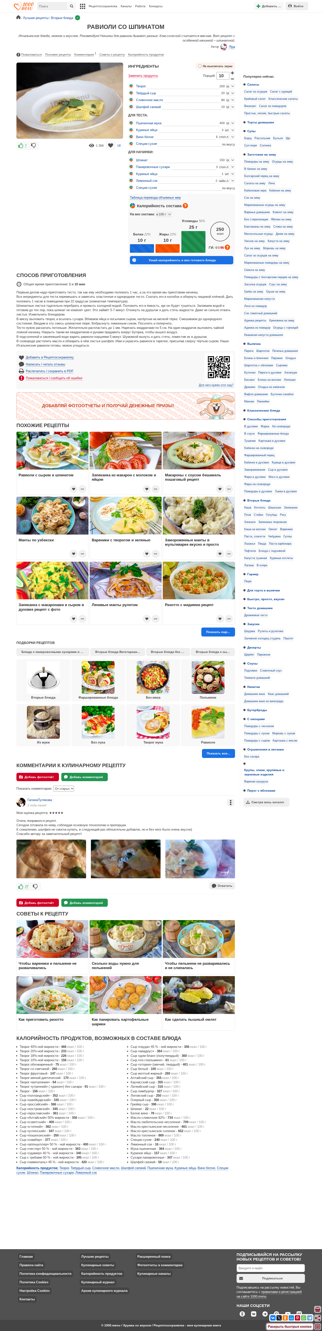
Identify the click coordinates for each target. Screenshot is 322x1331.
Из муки (43, 742)
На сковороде (281, 426)
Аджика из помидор (257, 327)
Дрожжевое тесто (255, 615)
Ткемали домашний (257, 677)
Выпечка (254, 343)
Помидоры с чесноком (259, 726)
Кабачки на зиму (280, 190)
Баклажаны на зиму (257, 226)
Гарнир (252, 574)
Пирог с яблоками (261, 790)
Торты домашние (260, 122)
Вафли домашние (256, 394)
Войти (298, 6)
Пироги (248, 350)
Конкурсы (156, 6)
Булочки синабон (282, 394)
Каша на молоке (255, 529)
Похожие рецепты (58, 54)
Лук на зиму (252, 248)
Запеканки (290, 507)
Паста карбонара (280, 543)
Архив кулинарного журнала (104, 1290)
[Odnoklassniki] (285, 1317)
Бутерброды (257, 710)
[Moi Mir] (291, 1317)
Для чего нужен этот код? (216, 385)
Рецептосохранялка (103, 6)
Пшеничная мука (148, 123)
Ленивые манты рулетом (115, 605)
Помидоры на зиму (256, 161)
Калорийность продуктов (146, 54)
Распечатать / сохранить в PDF (49, 371)
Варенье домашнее (257, 212)
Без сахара (251, 756)
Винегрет (250, 106)
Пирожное (263, 654)
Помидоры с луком (256, 733)
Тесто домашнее (260, 608)
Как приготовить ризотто (41, 1019)
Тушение (250, 440)
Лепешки (289, 379)
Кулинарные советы (97, 1265)
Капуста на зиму (279, 241)
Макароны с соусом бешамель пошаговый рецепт (193, 477)
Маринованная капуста (259, 298)
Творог (141, 86)
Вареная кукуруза (256, 781)
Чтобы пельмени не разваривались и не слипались (197, 965)
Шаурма (249, 631)
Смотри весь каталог (267, 802)
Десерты (254, 647)
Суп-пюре (250, 145)
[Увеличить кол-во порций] (232, 72)
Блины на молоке (269, 379)
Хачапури (290, 372)
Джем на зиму (285, 233)
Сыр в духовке (278, 469)
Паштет (288, 638)
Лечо (271, 183)
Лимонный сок (146, 180)
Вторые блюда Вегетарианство (119, 652)
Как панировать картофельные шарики (120, 1021)
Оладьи (290, 358)
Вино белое (145, 137)
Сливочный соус (271, 670)
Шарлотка (262, 350)
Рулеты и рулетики (270, 631)
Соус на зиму (278, 284)
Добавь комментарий (86, 777)
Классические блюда (263, 410)
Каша (247, 507)
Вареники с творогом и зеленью (121, 540)
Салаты (253, 84)
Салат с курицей (281, 91)
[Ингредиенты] (317, 1309)
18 (119, 145)
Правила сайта (31, 1265)
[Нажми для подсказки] (185, 205)
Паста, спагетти (254, 536)
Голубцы (271, 514)
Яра (232, 47)
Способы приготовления (266, 419)
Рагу (283, 514)
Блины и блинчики (256, 358)
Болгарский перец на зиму (261, 176)
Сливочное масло (149, 100)
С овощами (256, 719)
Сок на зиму (252, 197)
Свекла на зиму (254, 270)
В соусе (249, 433)
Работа (140, 6)
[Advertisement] (273, 42)
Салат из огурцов (255, 91)
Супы (251, 131)
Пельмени (208, 697)
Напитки (253, 687)
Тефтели (250, 550)
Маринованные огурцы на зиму (264, 205)
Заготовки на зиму (261, 154)
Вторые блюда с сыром (214, 652)
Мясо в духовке (279, 477)
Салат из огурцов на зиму (261, 255)
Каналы (126, 6)
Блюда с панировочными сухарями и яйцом (55, 652)
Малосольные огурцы (258, 233)
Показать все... (218, 753)
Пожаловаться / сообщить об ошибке (54, 378)
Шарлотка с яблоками (258, 365)
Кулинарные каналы (154, 1273)
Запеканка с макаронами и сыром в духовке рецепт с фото (51, 607)
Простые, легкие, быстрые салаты (267, 113)
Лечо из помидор (255, 306)
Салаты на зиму (254, 183)
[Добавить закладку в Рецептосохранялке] (110, 145)
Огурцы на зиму (282, 161)
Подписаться (272, 1278)
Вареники (286, 529)
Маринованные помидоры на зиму (266, 262)
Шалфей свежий (148, 107)
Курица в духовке (283, 462)
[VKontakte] (273, 1317)
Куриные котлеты (281, 558)
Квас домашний (278, 694)
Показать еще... (218, 632)
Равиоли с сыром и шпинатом (46, 475)
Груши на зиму (275, 291)
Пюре (247, 581)
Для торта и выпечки (263, 590)
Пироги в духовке (269, 372)
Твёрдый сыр (146, 93)
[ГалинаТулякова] (21, 802)
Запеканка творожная (272, 522)
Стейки (258, 514)
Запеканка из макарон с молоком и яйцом (124, 477)
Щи (288, 138)
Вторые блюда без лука (169, 652)
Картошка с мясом (285, 740)
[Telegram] (309, 1317)
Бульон (278, 138)
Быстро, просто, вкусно (266, 599)
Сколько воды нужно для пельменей (115, 965)
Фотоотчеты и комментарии (159, 1265)
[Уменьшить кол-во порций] (232, 78)
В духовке (251, 426)
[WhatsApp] (303, 1317)
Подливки (250, 670)
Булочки (249, 372)
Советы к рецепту (112, 54)
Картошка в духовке (271, 440)
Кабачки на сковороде (259, 448)
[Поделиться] (317, 1318)
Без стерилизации (256, 219)
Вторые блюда (259, 500)
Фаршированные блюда (273, 433)
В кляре (262, 565)
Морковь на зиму (274, 248)
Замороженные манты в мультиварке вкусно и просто (192, 542)
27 (26, 886)
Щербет (249, 654)
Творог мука (153, 742)
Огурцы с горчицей (285, 327)
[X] (279, 1317)
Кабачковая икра (255, 190)
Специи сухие (146, 144)
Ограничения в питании (265, 749)
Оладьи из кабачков (271, 387)
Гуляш (287, 536)
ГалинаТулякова (39, 800)
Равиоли (208, 742)
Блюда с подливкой (272, 550)
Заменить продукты (143, 75)
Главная (26, 1256)
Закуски (253, 624)
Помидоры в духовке (258, 491)
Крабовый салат (255, 98)
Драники (249, 387)
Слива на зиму (283, 226)
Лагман (249, 565)
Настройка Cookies (34, 1290)
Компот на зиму (283, 212)
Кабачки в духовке (256, 462)
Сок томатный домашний (260, 313)
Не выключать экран (217, 66)
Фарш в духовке (255, 477)
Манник (249, 401)
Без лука (98, 742)
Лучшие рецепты (95, 1256)
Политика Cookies (33, 1282)
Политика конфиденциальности (45, 1273)
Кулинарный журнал (98, 1282)
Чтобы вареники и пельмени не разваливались (47, 965)
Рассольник (262, 138)
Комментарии (85, 54)
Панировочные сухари (153, 167)
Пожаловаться (31, 54)
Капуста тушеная (255, 558)
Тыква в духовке (286, 491)
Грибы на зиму (253, 291)
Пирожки (277, 358)
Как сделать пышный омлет (190, 1019)
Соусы (252, 663)
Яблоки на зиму (281, 219)
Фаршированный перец (259, 455)
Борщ (248, 138)
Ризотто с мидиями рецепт (189, 605)
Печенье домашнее (285, 350)
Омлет (273, 529)
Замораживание (254, 469)
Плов (247, 514)
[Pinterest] (297, 1317)
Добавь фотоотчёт (39, 777)
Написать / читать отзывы (45, 364)
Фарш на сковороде (257, 484)
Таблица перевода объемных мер (155, 197)
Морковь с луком (283, 733)
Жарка (265, 426)
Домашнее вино (254, 694)
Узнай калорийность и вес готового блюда (182, 260)
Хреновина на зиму (281, 320)
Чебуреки (274, 536)
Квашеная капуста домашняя (263, 335)
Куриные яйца (146, 130)
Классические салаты (283, 98)
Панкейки (263, 401)
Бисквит (249, 379)
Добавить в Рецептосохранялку (50, 357)
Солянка (265, 145)
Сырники (281, 365)
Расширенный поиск (154, 1256)
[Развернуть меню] (317, 1326)
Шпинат (142, 160)
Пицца (262, 543)
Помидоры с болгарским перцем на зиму (271, 277)
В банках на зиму (255, 168)
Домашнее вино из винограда (263, 701)
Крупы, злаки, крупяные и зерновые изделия (264, 772)
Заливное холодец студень (262, 638)
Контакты (27, 1299)
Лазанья (249, 543)
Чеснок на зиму (254, 241)
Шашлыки (274, 507)
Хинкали (249, 522)
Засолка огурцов (255, 284)
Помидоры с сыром (257, 740)
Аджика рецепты (255, 320)
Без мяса (153, 697)
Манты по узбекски (36, 540)
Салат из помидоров (272, 106)
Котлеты (259, 507)
